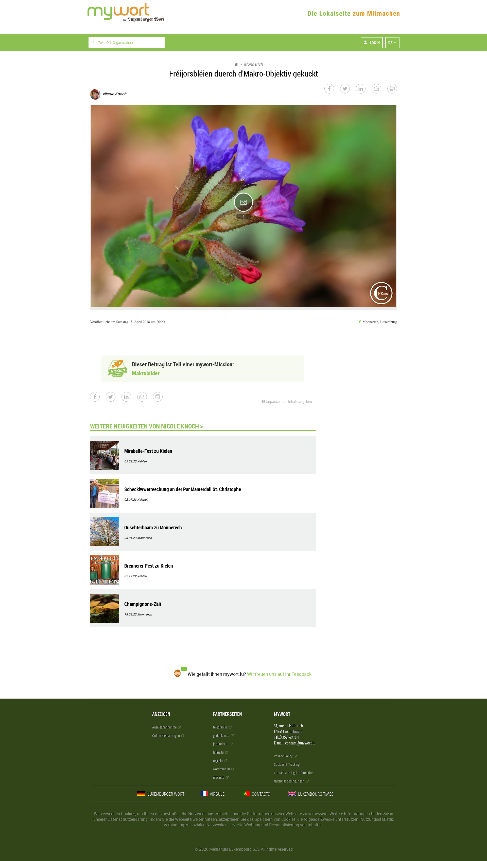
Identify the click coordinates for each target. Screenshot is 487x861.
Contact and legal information (294, 773)
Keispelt (142, 499)
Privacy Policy (283, 756)
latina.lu (218, 752)
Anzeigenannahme (164, 727)
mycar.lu (219, 777)
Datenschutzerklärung (128, 819)
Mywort (282, 714)
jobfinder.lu (221, 744)
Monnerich (253, 64)
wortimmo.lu (222, 769)
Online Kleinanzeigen (166, 736)
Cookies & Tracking (287, 764)
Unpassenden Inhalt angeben (288, 401)
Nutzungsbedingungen (289, 781)
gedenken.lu (221, 736)
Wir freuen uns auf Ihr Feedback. (280, 674)
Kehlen (142, 461)
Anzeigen (161, 714)
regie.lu (218, 761)
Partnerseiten (227, 714)
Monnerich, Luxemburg (379, 321)
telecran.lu (220, 727)
